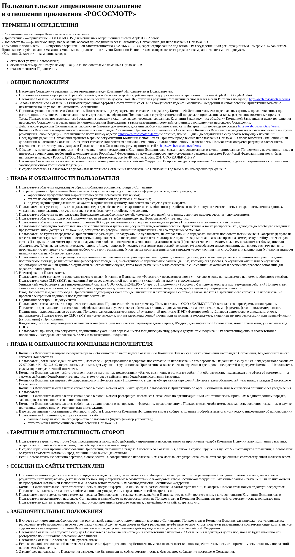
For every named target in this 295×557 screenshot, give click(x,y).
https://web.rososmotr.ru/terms (269, 99)
